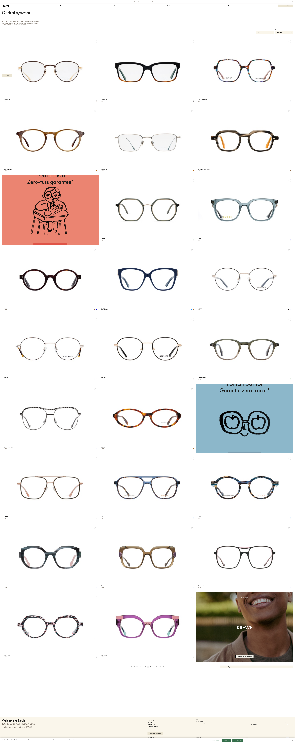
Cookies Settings (215, 740)
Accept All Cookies (237, 740)
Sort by (277, 29)
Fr (160, 1)
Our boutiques (137, 1)
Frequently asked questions (148, 1)
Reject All (226, 740)
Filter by (258, 29)
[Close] (292, 740)
